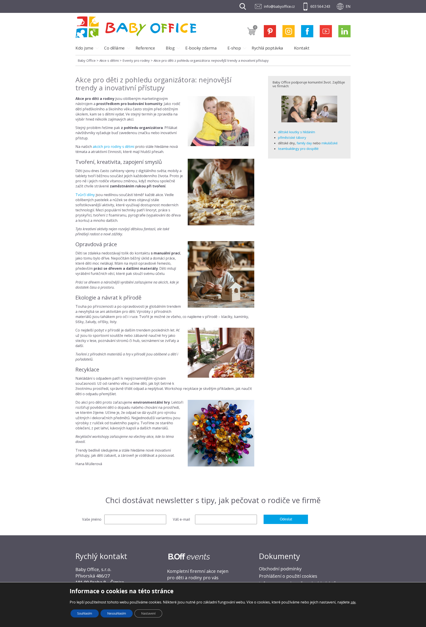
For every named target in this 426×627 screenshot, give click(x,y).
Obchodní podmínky (280, 569)
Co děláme (114, 48)
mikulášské (329, 143)
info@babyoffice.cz (279, 6)
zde (353, 602)
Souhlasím (84, 613)
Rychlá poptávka (267, 48)
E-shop (234, 48)
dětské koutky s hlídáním (296, 132)
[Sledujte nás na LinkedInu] (344, 31)
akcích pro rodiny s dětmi (113, 146)
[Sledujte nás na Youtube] (326, 31)
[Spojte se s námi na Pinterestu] (270, 31)
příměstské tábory (292, 137)
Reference (145, 48)
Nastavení (148, 613)
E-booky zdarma (201, 48)
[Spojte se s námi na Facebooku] (307, 31)
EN (348, 6)
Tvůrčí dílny (85, 194)
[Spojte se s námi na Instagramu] (288, 31)
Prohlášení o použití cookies (288, 576)
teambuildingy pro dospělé (298, 148)
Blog (170, 48)
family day (304, 143)
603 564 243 (320, 6)
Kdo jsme (84, 48)
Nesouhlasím (116, 613)
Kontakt (302, 48)
